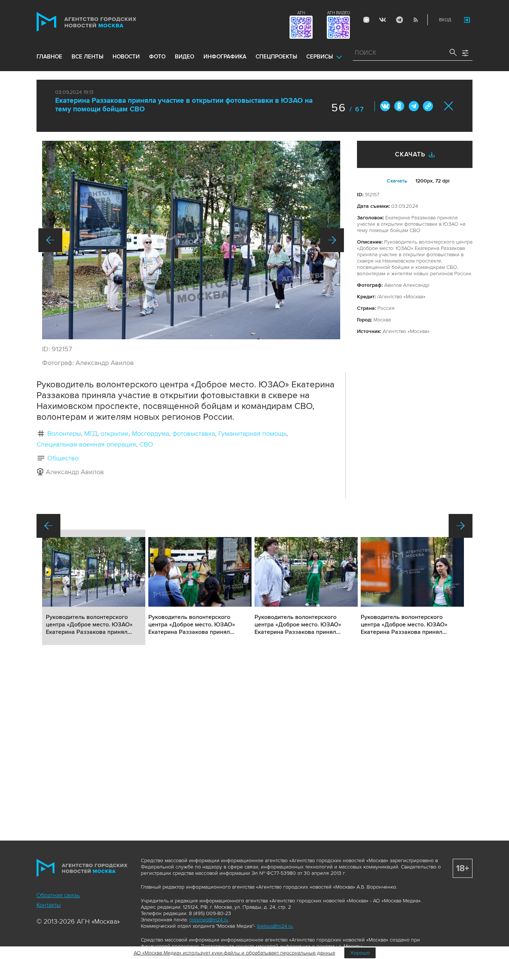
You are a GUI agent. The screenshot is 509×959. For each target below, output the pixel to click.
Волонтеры (64, 433)
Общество (63, 458)
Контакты (49, 905)
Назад (50, 240)
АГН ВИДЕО (338, 12)
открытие (115, 433)
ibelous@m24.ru (275, 926)
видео (184, 56)
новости (126, 56)
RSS (415, 19)
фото (157, 56)
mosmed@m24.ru (208, 920)
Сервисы (319, 56)
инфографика (224, 56)
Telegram (399, 19)
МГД (90, 433)
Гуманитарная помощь (252, 433)
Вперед (332, 240)
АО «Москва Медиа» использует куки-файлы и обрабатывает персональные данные (234, 953)
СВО (146, 444)
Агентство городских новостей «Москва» (101, 22)
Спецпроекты (276, 56)
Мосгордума (150, 433)
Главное (49, 56)
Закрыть (449, 106)
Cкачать (397, 181)
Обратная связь (58, 895)
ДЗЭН (366, 19)
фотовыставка (194, 433)
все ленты (87, 56)
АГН (301, 12)
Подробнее (93, 587)
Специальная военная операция (86, 444)
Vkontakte (382, 19)
